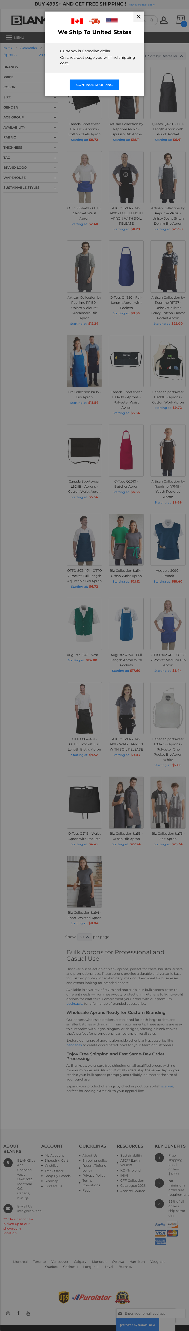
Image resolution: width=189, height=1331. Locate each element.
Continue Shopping (94, 85)
